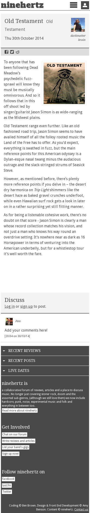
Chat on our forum (14, 434)
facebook (8, 479)
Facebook (6, 52)
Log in (10, 306)
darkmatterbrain (77, 37)
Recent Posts (21, 360)
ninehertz (22, 5)
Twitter (12, 52)
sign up (26, 306)
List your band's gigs (15, 447)
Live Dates (18, 370)
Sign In (85, 5)
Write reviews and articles (18, 441)
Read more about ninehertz (19, 410)
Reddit (17, 52)
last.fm (6, 485)
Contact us (81, 509)
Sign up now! (10, 453)
